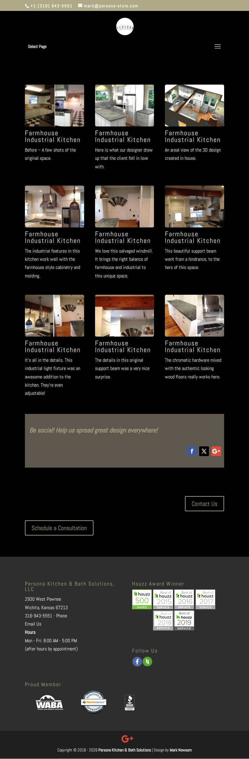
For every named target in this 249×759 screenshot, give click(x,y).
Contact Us (204, 504)
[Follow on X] (204, 451)
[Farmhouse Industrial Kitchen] (54, 125)
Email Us (33, 624)
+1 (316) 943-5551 (51, 5)
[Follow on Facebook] (192, 451)
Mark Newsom (181, 750)
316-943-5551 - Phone (46, 616)
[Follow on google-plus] (216, 451)
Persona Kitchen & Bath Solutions (124, 750)
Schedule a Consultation (59, 528)
